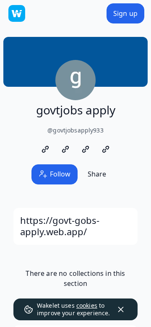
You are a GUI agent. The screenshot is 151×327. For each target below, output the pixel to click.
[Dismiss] (121, 309)
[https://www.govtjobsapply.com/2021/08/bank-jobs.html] (86, 149)
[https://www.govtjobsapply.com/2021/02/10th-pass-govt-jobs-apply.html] (106, 149)
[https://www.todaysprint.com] (65, 149)
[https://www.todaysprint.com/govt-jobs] (45, 149)
